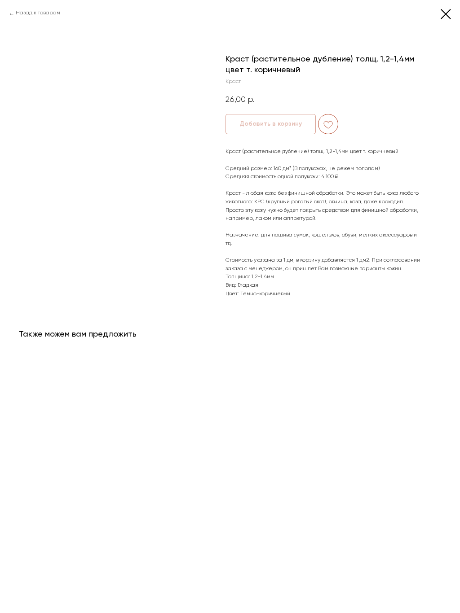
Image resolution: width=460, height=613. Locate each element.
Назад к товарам (38, 13)
